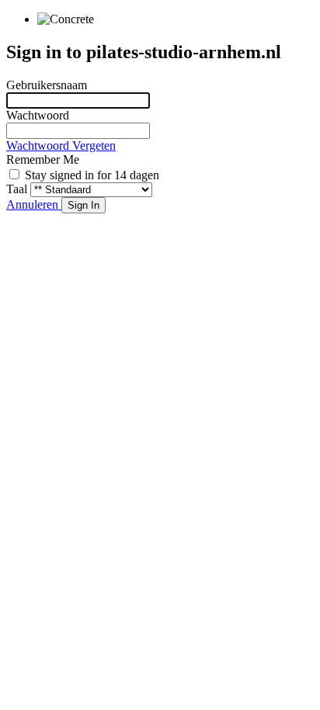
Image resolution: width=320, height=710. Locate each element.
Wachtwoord (37, 115)
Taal (16, 189)
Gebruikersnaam (46, 85)
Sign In (83, 205)
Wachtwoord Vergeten (61, 145)
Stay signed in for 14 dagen (92, 175)
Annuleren (33, 204)
